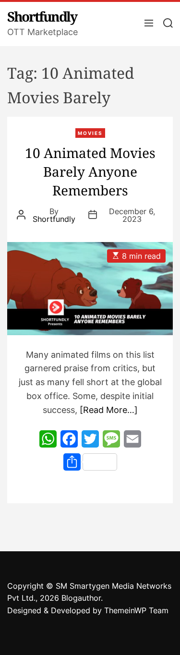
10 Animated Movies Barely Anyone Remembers (90, 171)
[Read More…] (109, 410)
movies (90, 133)
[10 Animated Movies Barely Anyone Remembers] (90, 288)
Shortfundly (42, 16)
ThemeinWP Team (136, 610)
